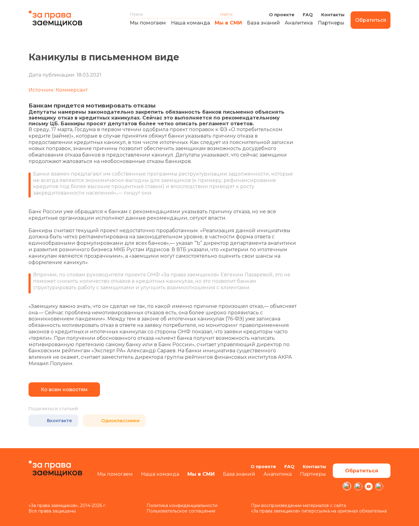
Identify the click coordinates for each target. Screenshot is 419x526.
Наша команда (190, 23)
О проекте (281, 14)
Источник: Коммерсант (58, 90)
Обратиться (370, 20)
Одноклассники (120, 420)
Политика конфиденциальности (182, 505)
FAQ (308, 14)
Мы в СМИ (228, 23)
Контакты (332, 14)
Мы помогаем (148, 23)
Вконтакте (59, 420)
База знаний (263, 23)
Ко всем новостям (64, 389)
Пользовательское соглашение (181, 511)
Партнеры (331, 23)
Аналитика (299, 23)
